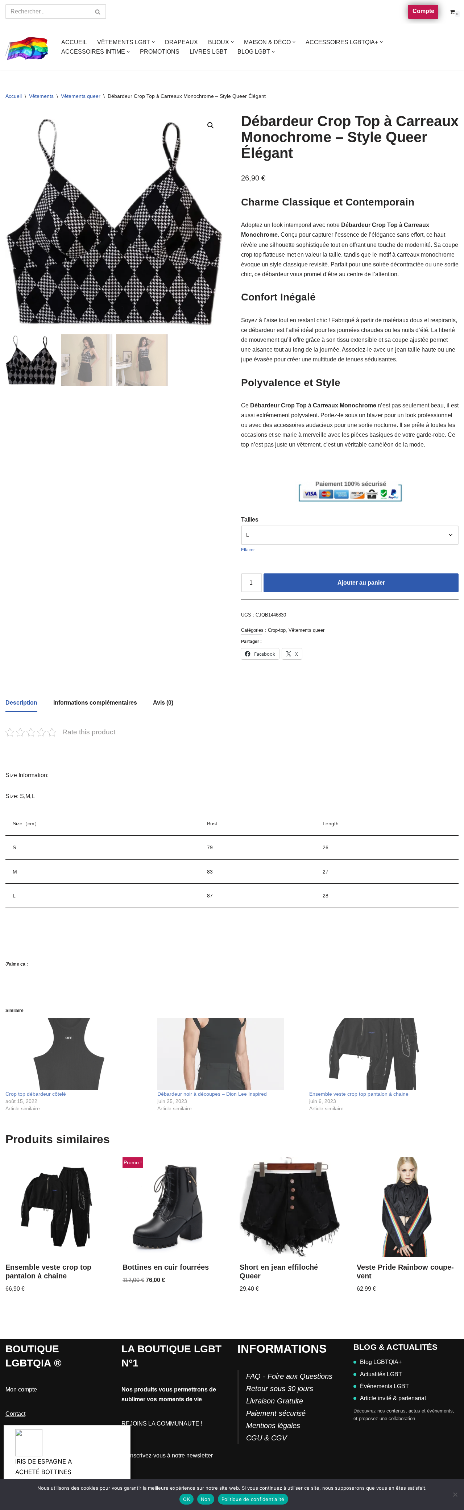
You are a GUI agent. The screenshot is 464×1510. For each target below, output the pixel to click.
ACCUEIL (74, 42)
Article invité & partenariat (393, 1398)
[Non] (455, 1494)
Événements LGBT (384, 1386)
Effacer (248, 549)
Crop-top (277, 630)
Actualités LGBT (381, 1374)
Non (206, 1499)
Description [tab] (21, 703)
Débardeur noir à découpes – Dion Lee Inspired (212, 1094)
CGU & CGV (266, 1438)
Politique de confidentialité (253, 1499)
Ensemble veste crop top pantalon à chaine (359, 1094)
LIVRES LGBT (208, 52)
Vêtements (41, 96)
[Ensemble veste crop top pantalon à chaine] (381, 1054)
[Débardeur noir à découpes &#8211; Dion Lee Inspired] (229, 1054)
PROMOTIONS (159, 52)
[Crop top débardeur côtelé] (77, 1054)
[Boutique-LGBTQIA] (27, 47)
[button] (153, 42)
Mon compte (21, 1389)
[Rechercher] (98, 11)
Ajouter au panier (361, 583)
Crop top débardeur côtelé (35, 1094)
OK (186, 1499)
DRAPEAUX (181, 42)
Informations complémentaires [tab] (95, 703)
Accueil (13, 96)
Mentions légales (273, 1426)
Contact (15, 1414)
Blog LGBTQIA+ (381, 1362)
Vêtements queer (80, 96)
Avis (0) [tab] (163, 703)
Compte (423, 11)
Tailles (249, 520)
